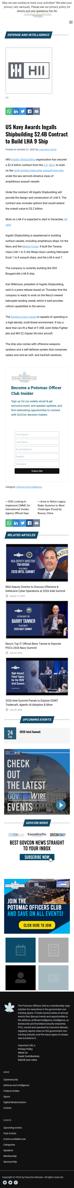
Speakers (8, 1150)
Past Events (9, 1133)
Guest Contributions (28, 1056)
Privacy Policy (25, 1049)
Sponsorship (10, 1161)
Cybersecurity (10, 1079)
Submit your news (27, 1059)
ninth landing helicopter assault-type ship (39, 170)
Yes (51, 11)
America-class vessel (23, 317)
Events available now (14, 1139)
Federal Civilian (11, 1091)
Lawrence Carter (48, 149)
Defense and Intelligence (29, 487)
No (55, 11)
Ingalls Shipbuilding (23, 159)
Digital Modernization (14, 1102)
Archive (7, 1108)
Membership (10, 1156)
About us (23, 1052)
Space (6, 1096)
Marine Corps (30, 246)
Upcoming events (12, 1127)
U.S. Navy (49, 165)
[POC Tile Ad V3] (37, 906)
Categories (9, 1144)
